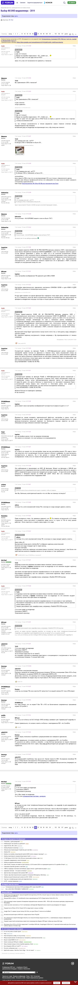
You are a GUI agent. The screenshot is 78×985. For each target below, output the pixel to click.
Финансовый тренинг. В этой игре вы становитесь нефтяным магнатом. (23, 937)
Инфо (74, 46)
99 (43, 34)
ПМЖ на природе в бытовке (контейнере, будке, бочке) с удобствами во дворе (25, 868)
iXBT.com (5, 980)
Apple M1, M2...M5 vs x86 (10, 845)
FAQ (32, 976)
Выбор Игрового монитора (11, 847)
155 (56, 34)
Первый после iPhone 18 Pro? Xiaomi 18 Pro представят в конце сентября (23, 908)
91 (22, 34)
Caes (19, 343)
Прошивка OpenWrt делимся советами (14, 866)
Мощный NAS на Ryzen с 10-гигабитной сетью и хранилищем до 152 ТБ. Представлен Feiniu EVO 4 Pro (31, 898)
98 (41, 34)
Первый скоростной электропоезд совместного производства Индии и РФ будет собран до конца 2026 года (33, 921)
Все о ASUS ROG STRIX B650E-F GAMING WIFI (17, 889)
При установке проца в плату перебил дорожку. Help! (18, 944)
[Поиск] (64, 2)
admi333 (23, 343)
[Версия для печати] (70, 34)
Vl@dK (19, 727)
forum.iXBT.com (38, 980)
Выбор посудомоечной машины (12, 862)
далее (66, 34)
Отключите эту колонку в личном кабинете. (13, 953)
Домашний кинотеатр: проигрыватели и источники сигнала (15, 8)
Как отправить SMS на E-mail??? (12, 946)
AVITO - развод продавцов (11, 881)
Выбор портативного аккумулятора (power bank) (17, 856)
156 (59, 34)
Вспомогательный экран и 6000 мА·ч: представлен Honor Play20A (21, 914)
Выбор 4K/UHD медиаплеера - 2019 (18, 10)
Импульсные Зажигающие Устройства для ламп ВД (17, 850)
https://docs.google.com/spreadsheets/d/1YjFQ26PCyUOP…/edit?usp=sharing (40, 42)
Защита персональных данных (34, 978)
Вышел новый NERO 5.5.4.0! (11, 940)
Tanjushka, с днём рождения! (12, 841)
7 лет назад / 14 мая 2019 (23, 666)
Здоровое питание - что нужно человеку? (15, 870)
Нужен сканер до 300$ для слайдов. (13, 942)
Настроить (66, 983)
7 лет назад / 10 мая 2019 (23, 46)
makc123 (19, 681)
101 (50, 34)
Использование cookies (8, 978)
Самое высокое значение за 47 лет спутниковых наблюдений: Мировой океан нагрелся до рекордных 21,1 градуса (35, 905)
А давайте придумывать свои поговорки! (15, 860)
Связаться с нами (7, 976)
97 (38, 34)
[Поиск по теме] (72, 34)
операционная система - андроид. (34, 796)
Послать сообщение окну (11, 948)
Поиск (28, 976)
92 (24, 34)
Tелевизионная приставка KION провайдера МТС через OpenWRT (23, 887)
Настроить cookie (20, 978)
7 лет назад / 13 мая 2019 (23, 560)
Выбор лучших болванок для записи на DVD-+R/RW (18, 877)
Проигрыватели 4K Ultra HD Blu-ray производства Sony (40, 183)
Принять (56, 983)
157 (62, 34)
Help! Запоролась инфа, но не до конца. (14, 935)
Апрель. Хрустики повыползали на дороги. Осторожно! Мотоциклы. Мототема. (25, 875)
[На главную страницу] (7, 3)
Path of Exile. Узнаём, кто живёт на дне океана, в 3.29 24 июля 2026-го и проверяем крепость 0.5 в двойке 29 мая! (34, 864)
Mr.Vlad (11, 20)
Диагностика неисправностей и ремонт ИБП (16, 873)
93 (27, 34)
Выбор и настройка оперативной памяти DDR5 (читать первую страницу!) (24, 854)
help (5, 933)
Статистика (37, 976)
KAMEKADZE (21, 555)
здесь (16, 16)
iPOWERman (31, 555)
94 (30, 34)
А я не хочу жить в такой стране (12, 931)
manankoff (38, 555)
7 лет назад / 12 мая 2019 (23, 247)
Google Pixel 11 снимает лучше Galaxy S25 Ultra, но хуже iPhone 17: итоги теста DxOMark (27, 911)
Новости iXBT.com (7, 892)
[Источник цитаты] (16, 49)
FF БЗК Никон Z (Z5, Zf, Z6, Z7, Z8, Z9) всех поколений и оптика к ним (22, 858)
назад (10, 34)
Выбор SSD (7, 852)
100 (47, 34)
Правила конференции (19, 976)
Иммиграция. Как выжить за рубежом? (14, 843)
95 (32, 34)
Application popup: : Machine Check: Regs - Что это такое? (19, 950)
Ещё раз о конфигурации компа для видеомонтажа (18, 879)
